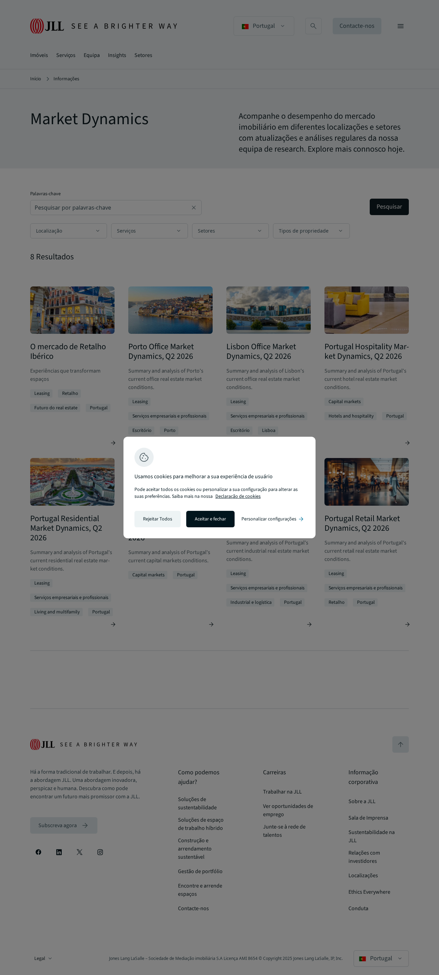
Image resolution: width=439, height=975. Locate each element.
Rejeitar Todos (157, 519)
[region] (219, 487)
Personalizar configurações (273, 519)
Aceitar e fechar (210, 519)
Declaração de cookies (238, 496)
